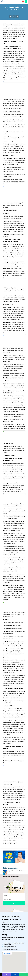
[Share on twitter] (14, 16)
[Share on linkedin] (17, 16)
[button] (23, 1)
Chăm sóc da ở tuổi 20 (8, 879)
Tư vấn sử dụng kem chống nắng (11, 876)
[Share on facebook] (10, 16)
